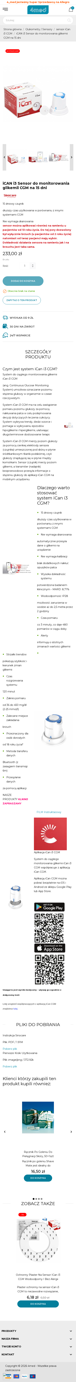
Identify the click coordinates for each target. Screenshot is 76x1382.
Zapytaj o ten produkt (21, 300)
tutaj (15, 1009)
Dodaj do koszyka (23, 281)
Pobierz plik (10, 1048)
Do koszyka (38, 1178)
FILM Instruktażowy (49, 812)
